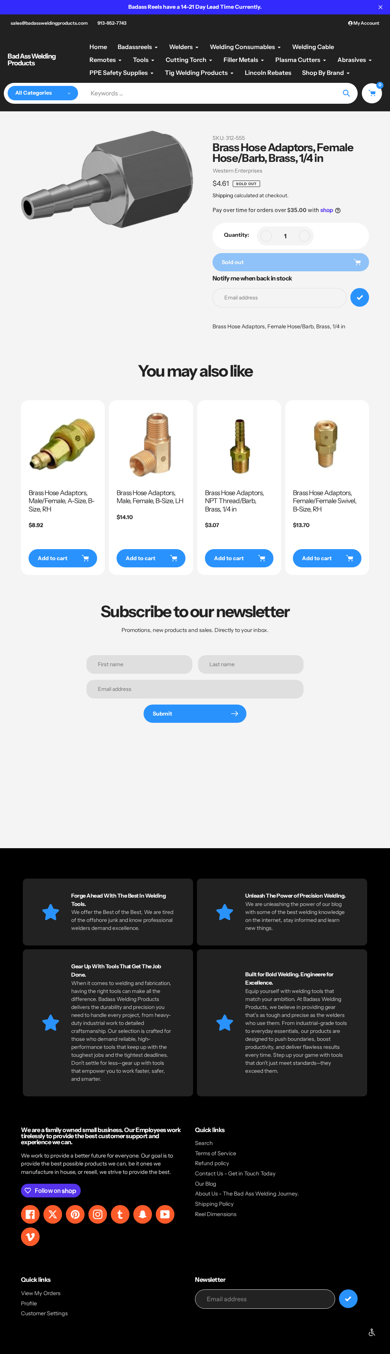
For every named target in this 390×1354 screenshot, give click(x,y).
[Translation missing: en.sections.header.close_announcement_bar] (380, 7)
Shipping (223, 195)
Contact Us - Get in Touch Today (235, 1173)
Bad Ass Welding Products (32, 60)
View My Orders (41, 1293)
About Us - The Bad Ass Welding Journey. (247, 1193)
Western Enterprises (237, 170)
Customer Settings (44, 1313)
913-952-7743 (112, 23)
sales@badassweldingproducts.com (49, 23)
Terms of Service (215, 1153)
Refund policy (212, 1163)
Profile (29, 1303)
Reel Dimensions (216, 1214)
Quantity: (236, 234)
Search (204, 1143)
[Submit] (348, 1298)
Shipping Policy (214, 1203)
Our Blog (205, 1183)
